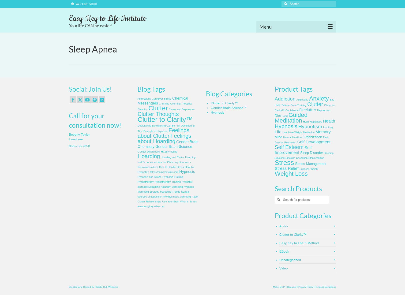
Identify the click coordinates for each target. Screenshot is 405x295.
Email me (76, 139)
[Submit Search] (285, 4)
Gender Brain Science (173, 147)
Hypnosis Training (172, 177)
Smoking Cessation (296, 158)
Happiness (316, 121)
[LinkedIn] (102, 99)
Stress (284, 162)
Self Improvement (293, 150)
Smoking (280, 158)
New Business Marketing (176, 196)
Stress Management (310, 164)
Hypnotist (187, 181)
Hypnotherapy (146, 181)
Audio (283, 226)
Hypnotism (310, 126)
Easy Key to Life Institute (107, 18)
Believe (285, 105)
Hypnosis (187, 172)
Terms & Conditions (325, 287)
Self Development (313, 142)
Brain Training (298, 105)
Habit (306, 121)
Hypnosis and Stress (149, 177)
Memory (323, 132)
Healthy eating (169, 151)
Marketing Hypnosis (183, 186)
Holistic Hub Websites (106, 287)
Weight (314, 169)
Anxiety (319, 98)
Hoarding (149, 156)
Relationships (153, 201)
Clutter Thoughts (158, 114)
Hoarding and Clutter (172, 157)
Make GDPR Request (284, 287)
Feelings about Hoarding (164, 138)
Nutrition (297, 137)
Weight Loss (291, 173)
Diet (278, 116)
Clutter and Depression (182, 109)
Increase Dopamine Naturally (154, 186)
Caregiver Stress (161, 98)
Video (283, 268)
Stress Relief (287, 168)
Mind (278, 137)
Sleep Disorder (311, 153)
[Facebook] (73, 99)
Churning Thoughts (181, 103)
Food (285, 116)
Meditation (309, 132)
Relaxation (290, 142)
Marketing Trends (170, 191)
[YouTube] (87, 99)
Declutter (307, 110)
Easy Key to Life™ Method (299, 243)
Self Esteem (289, 147)
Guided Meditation (291, 118)
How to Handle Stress (171, 167)
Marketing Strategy (148, 191)
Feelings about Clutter (163, 133)
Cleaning (142, 109)
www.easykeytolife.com (151, 206)
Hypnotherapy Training (168, 181)
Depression (323, 110)
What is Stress (188, 201)
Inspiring (328, 127)
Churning (164, 103)
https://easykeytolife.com (164, 172)
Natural (287, 137)
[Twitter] (80, 99)
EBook (284, 251)
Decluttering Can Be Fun (166, 125)
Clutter (158, 108)
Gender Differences (149, 151)
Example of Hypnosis (155, 131)
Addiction (285, 98)
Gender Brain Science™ (229, 108)
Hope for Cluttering (167, 162)
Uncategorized (290, 260)
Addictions (302, 99)
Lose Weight (295, 132)
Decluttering (144, 125)
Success (305, 169)
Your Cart (86, 4)
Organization (312, 137)
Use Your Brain (170, 201)
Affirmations (144, 98)
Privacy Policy (305, 287)
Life (278, 132)
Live (284, 132)
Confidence (291, 110)
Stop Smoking (316, 158)
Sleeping (329, 153)
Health (329, 121)
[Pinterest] (94, 99)
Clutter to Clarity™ (165, 119)
